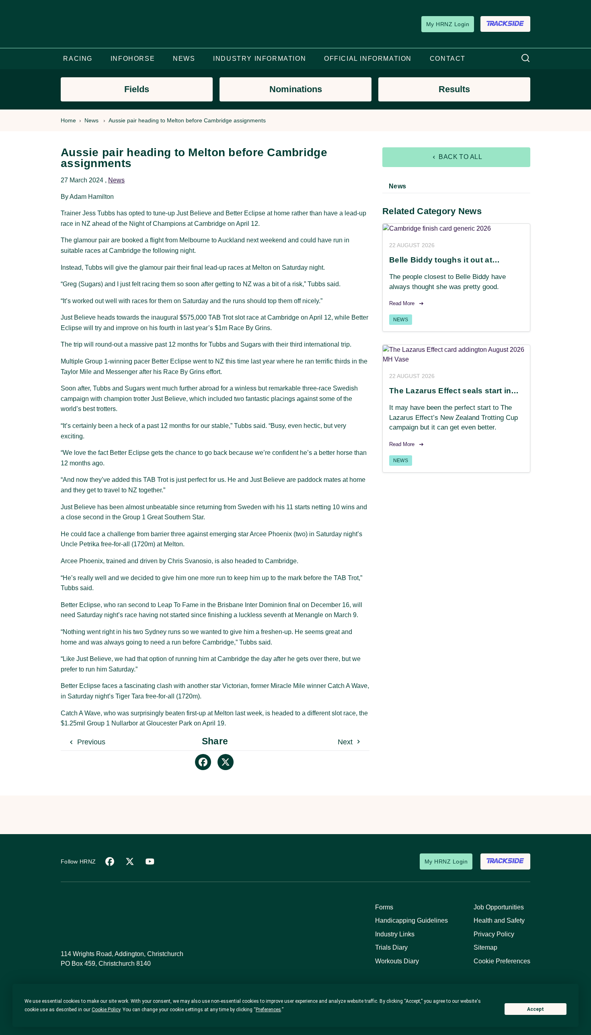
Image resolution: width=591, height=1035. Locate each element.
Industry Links (395, 934)
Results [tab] (454, 89)
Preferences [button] (268, 1009)
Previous (90, 742)
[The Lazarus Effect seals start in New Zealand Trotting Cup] (456, 354)
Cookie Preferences (502, 961)
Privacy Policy (494, 934)
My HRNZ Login (447, 24)
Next (346, 742)
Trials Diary (391, 947)
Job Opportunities (499, 907)
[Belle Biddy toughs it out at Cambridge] (456, 229)
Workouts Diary (397, 961)
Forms (384, 907)
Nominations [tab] (295, 89)
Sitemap (485, 947)
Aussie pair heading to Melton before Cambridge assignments (187, 120)
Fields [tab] (136, 89)
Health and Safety (499, 920)
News (91, 120)
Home (68, 120)
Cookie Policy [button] (106, 1009)
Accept (535, 1009)
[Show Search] (525, 58)
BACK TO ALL (459, 156)
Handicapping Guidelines (411, 920)
